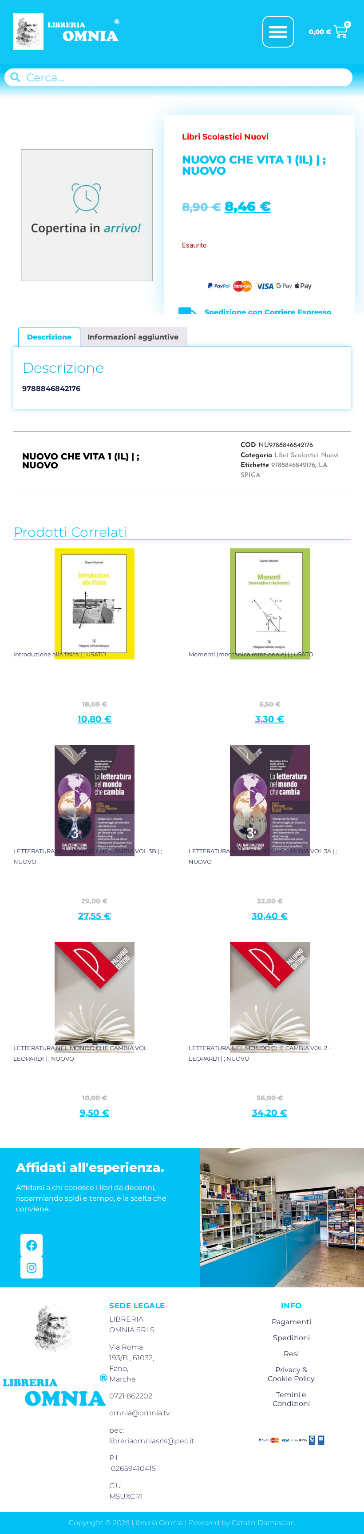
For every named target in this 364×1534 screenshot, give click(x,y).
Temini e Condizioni (291, 1399)
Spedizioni (291, 1338)
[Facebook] (31, 1245)
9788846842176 (293, 465)
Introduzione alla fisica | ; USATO (59, 654)
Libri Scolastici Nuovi (306, 455)
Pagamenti (291, 1322)
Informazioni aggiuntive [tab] (132, 337)
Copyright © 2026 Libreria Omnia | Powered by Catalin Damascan (182, 1522)
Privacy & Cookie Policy (291, 1374)
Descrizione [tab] (49, 337)
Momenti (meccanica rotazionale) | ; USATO (251, 654)
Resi (291, 1354)
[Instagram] (31, 1267)
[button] (278, 32)
